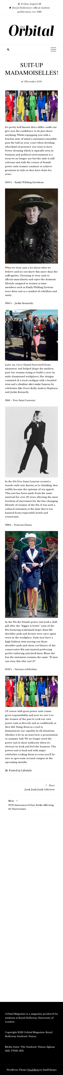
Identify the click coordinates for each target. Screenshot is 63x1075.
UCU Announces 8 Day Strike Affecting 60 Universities (31, 805)
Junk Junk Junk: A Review (40, 787)
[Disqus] (31, 865)
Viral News (33, 1070)
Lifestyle (26, 770)
